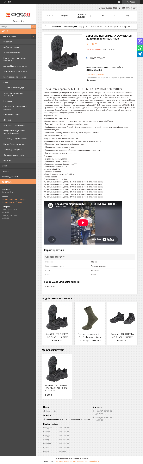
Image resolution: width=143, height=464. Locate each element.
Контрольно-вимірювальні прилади (15, 107)
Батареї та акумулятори (14, 144)
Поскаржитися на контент (66, 461)
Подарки (7, 160)
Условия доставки (10, 176)
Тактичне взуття (70, 27)
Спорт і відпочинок (12, 114)
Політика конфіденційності (88, 461)
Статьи (100, 16)
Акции (64, 16)
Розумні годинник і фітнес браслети (14, 59)
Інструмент (8, 101)
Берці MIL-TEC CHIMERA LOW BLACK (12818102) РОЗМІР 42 (57, 337)
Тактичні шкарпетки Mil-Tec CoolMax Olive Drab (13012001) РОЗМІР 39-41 (90, 337)
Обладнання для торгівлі (14, 155)
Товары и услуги (9, 36)
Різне (5, 82)
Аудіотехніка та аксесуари (15, 71)
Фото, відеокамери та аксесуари (13, 94)
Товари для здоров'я (12, 149)
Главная (49, 16)
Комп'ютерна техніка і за (14, 77)
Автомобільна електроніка (15, 66)
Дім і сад (7, 120)
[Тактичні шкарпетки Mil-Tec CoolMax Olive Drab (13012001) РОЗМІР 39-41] (89, 317)
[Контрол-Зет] (18, 13)
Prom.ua (85, 459)
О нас (4, 166)
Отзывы (5, 171)
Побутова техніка (11, 47)
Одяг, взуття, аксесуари (14, 125)
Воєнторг (7, 41)
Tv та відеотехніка (11, 52)
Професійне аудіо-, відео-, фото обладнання (14, 131)
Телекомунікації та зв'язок (15, 138)
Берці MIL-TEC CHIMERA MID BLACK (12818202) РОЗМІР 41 (122, 337)
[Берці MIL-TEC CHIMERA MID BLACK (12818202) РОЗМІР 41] (122, 317)
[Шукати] (33, 26)
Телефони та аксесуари (13, 87)
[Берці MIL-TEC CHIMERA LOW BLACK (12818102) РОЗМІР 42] (57, 317)
